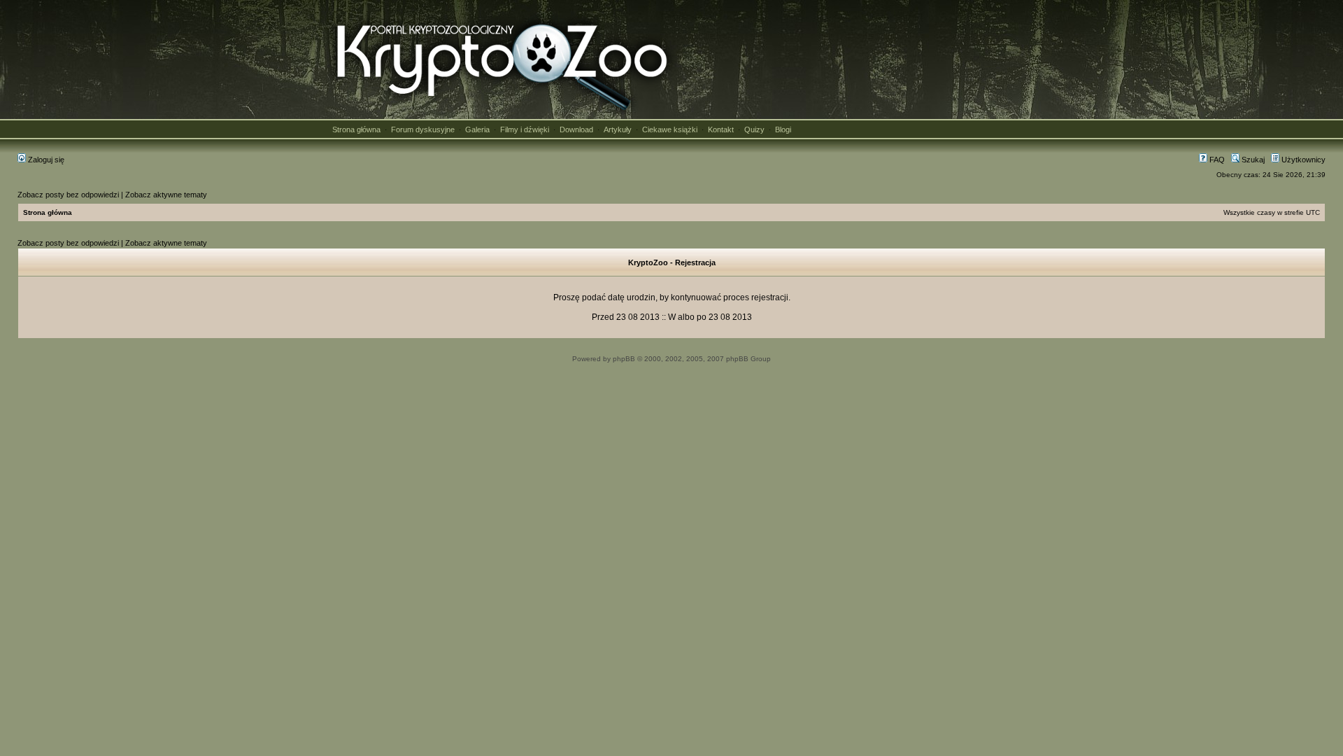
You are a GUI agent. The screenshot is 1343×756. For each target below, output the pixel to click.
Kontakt (721, 129)
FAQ (1216, 159)
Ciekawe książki (669, 129)
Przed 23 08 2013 (626, 317)
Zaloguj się (45, 159)
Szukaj (1252, 159)
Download (576, 129)
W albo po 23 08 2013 (710, 317)
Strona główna (356, 129)
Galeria (477, 129)
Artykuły (618, 129)
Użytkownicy (1302, 159)
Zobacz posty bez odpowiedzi (68, 194)
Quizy (754, 129)
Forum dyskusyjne (423, 129)
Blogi (783, 129)
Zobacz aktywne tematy (166, 194)
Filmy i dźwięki (524, 129)
